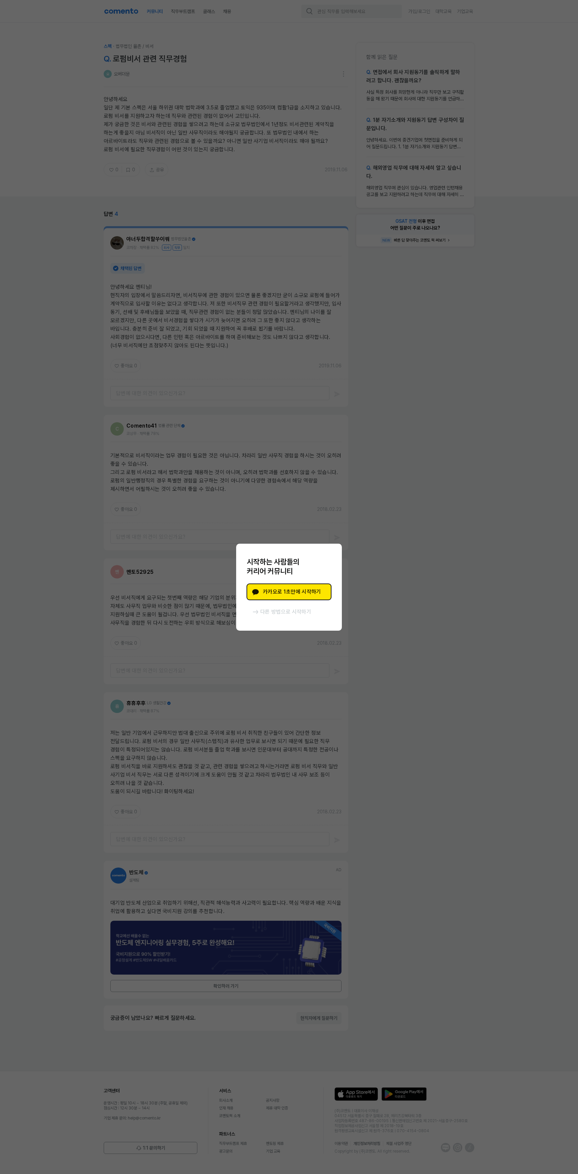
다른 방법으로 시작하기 (285, 612)
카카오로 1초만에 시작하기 (292, 592)
